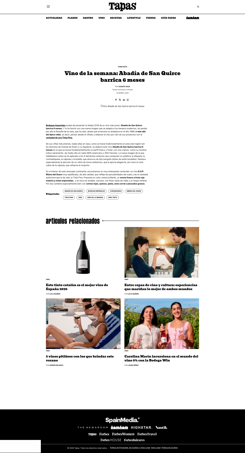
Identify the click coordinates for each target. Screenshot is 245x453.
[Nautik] (161, 427)
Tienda (151, 18)
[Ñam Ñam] (119, 427)
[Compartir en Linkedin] (124, 100)
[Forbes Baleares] (134, 440)
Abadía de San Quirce (74, 191)
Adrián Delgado (56, 365)
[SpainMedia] (122, 420)
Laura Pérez (133, 365)
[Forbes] (104, 434)
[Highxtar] (141, 427)
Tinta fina (69, 197)
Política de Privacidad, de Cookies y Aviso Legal (130, 448)
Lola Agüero (55, 294)
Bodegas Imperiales (96, 191)
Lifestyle (134, 18)
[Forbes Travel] (123, 434)
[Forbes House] (110, 440)
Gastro (88, 18)
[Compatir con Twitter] (120, 100)
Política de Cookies (170, 448)
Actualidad (54, 18)
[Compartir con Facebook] (116, 100)
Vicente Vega (124, 86)
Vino (101, 18)
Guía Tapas (168, 18)
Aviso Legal (156, 448)
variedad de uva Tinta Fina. (59, 137)
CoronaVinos (116, 191)
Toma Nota (122, 67)
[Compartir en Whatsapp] (128, 100)
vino (80, 197)
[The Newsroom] (92, 427)
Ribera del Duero (134, 191)
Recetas (116, 18)
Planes (73, 18)
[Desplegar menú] (48, 7)
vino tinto (112, 197)
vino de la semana (95, 197)
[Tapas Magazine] (92, 434)
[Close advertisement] (38, 442)
